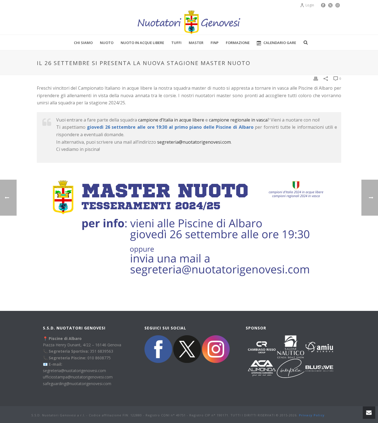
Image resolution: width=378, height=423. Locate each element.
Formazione (238, 42)
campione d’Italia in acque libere (171, 120)
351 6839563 (101, 351)
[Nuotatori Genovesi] (189, 22)
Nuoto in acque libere (142, 42)
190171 (222, 415)
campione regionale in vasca (238, 120)
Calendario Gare (279, 42)
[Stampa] (316, 78)
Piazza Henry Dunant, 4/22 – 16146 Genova (82, 344)
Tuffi (176, 42)
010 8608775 (99, 357)
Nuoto (106, 42)
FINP (215, 42)
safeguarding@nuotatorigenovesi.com (77, 383)
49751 (181, 415)
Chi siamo (83, 42)
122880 (136, 415)
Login (309, 5)
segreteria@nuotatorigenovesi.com (194, 142)
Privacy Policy (312, 415)
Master (196, 42)
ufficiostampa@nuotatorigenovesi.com (78, 377)
